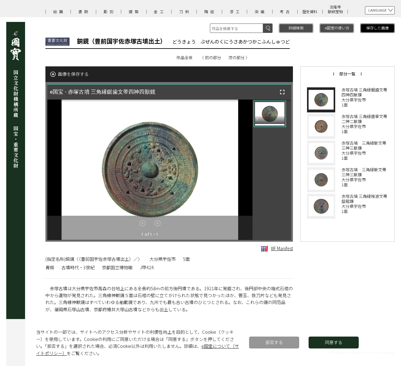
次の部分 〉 (239, 57)
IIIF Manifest (282, 248)
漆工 (236, 11)
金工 (160, 11)
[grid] (272, 170)
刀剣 (185, 11)
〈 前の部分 (210, 57)
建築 (135, 11)
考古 (286, 11)
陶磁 (210, 11)
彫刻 (110, 11)
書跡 (84, 11)
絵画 (59, 11)
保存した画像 (377, 27)
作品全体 (184, 57)
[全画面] (282, 92)
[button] (269, 114)
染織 (261, 11)
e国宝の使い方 (337, 27)
